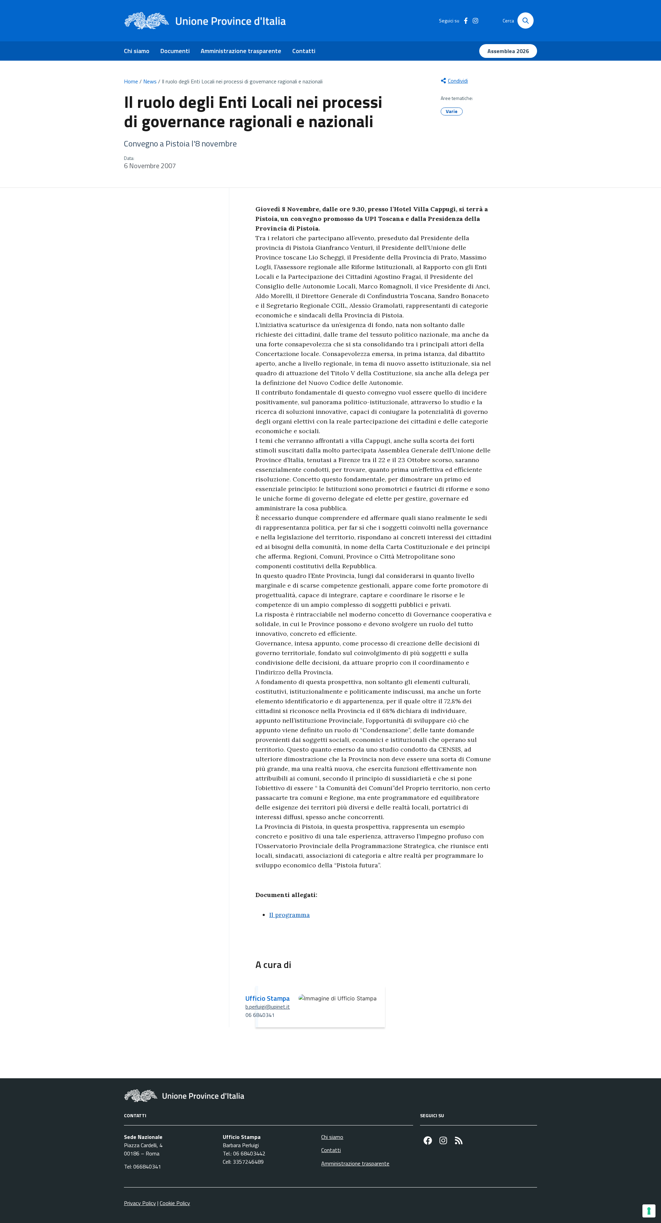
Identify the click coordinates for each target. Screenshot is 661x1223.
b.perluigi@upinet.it (267, 1006)
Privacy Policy (140, 1203)
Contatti (303, 50)
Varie (452, 111)
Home (131, 81)
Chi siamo (136, 50)
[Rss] (458, 1140)
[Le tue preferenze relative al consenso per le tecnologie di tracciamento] (648, 1210)
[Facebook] (428, 1140)
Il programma (289, 915)
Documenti (175, 50)
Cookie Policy (175, 1203)
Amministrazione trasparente (241, 50)
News (150, 81)
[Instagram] (443, 1140)
